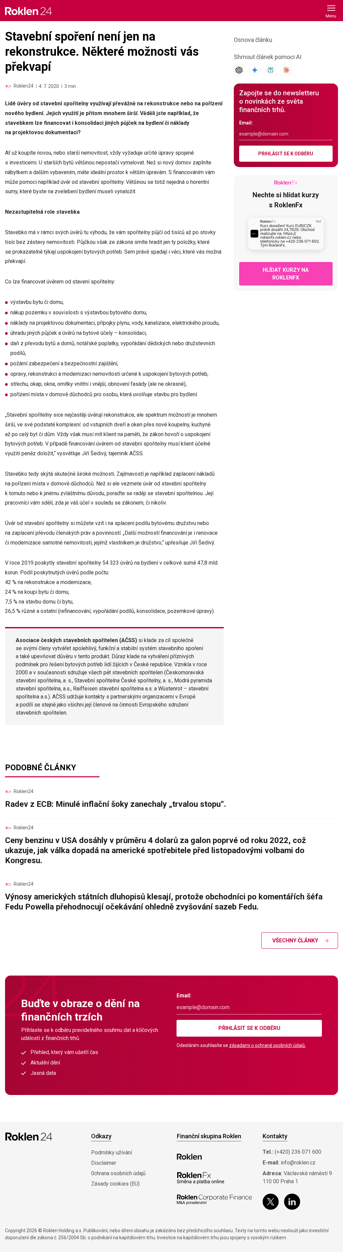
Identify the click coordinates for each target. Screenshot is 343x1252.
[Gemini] (255, 70)
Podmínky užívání (111, 1152)
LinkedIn (292, 1202)
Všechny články (295, 940)
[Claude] (286, 70)
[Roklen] (189, 1157)
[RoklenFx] (200, 1178)
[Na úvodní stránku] (28, 11)
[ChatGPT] (239, 70)
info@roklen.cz (298, 1162)
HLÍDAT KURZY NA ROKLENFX (286, 274)
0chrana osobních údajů (118, 1173)
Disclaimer (103, 1163)
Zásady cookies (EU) (115, 1184)
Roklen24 (23, 86)
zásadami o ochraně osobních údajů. (267, 1045)
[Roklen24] (8, 86)
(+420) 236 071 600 (298, 1152)
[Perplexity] (270, 70)
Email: (246, 122)
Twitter (271, 1202)
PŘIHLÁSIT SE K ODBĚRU (285, 153)
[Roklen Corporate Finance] (214, 1200)
